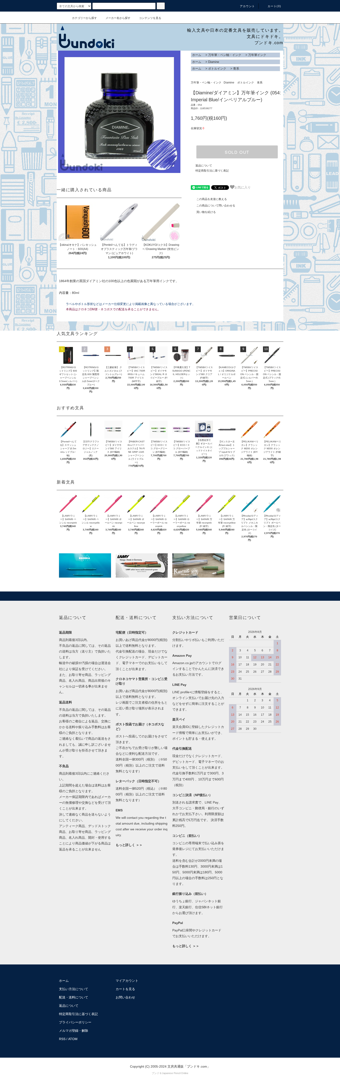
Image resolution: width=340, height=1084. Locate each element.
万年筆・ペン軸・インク (224, 55)
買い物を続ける (206, 212)
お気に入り (243, 187)
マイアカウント (127, 980)
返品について (203, 165)
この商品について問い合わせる (215, 205)
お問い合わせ (125, 997)
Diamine (213, 62)
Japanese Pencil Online (175, 1073)
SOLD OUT (237, 152)
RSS (62, 1039)
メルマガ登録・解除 (73, 1030)
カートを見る (125, 989)
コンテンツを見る (150, 18)
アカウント (247, 6)
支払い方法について (73, 989)
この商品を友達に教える (211, 199)
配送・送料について (73, 997)
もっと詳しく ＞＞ (129, 845)
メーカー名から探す (117, 18)
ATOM (72, 1039)
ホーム (196, 55)
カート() (274, 6)
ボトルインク (217, 68)
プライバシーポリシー (75, 1022)
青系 (236, 68)
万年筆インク (257, 55)
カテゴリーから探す (84, 18)
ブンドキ (157, 1073)
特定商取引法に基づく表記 (212, 170)
